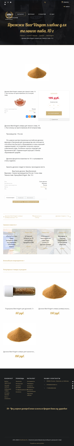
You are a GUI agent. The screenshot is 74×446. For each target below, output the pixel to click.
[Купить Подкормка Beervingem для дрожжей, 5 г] (19, 291)
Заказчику (19, 381)
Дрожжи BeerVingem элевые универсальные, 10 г (14, 216)
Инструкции (19, 383)
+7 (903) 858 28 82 (51, 388)
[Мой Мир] (32, 116)
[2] (52, 93)
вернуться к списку (38, 216)
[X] (34, 116)
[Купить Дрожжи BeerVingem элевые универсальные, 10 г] (54, 291)
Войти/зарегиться (8, 382)
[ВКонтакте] (27, 116)
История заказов (7, 393)
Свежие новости (9, 225)
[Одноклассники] (29, 116)
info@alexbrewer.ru (52, 384)
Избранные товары (8, 390)
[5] (56, 93)
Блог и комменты (7, 397)
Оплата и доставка (18, 386)
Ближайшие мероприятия (13, 261)
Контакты (18, 392)
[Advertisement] (37, 424)
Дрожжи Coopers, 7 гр (62, 216)
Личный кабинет (7, 386)
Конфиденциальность (22, 389)
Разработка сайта (37, 443)
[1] (51, 93)
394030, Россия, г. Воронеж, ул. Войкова (58, 381)
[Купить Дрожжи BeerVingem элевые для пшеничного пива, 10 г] (19, 334)
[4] (55, 93)
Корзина (66, 2)
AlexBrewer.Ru (24, 440)
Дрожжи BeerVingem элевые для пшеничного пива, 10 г (23, 352)
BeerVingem (32, 111)
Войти (67, 6)
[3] (54, 93)
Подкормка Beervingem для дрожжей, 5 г (19, 309)
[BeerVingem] (20, 103)
